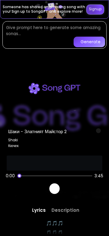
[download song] (98, 130)
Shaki (13, 140)
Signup (95, 9)
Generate (91, 42)
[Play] (54, 188)
